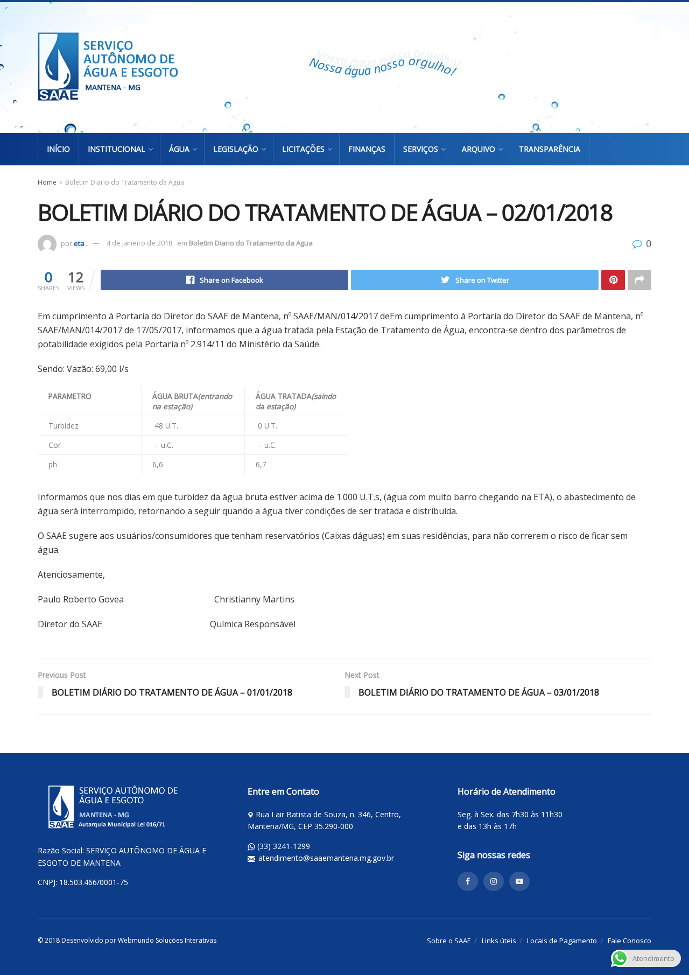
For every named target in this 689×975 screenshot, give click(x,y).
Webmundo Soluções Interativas (167, 940)
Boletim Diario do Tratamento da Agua (124, 182)
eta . (81, 243)
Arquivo (478, 149)
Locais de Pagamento (562, 940)
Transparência (549, 149)
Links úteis (499, 940)
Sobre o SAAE (449, 940)
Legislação (235, 149)
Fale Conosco (629, 940)
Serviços (420, 149)
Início (58, 149)
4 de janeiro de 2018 (139, 243)
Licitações (303, 149)
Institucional (116, 149)
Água (179, 149)
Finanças (366, 149)
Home (47, 182)
